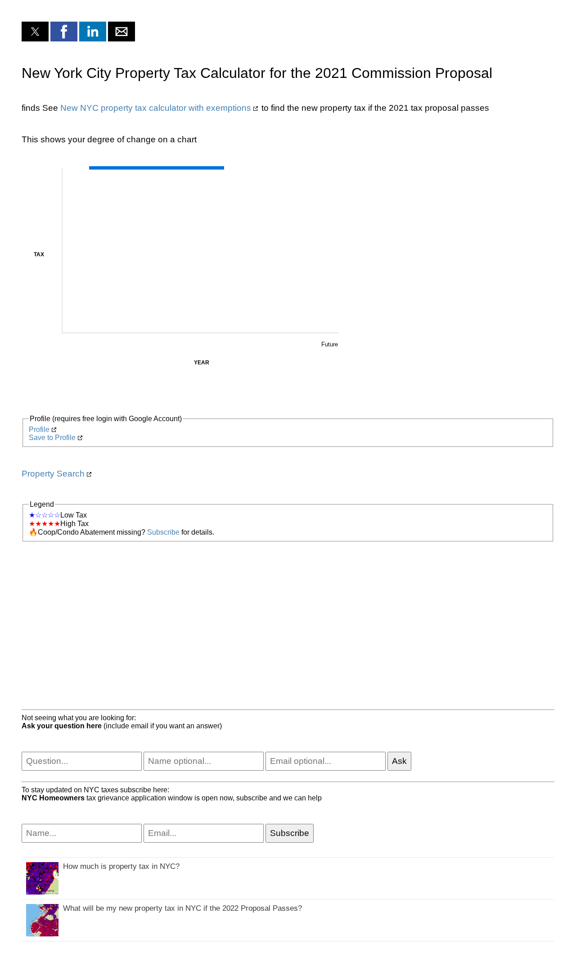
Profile (39, 429)
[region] (288, 614)
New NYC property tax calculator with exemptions (155, 108)
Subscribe (163, 532)
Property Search (53, 473)
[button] (35, 31)
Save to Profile (52, 437)
